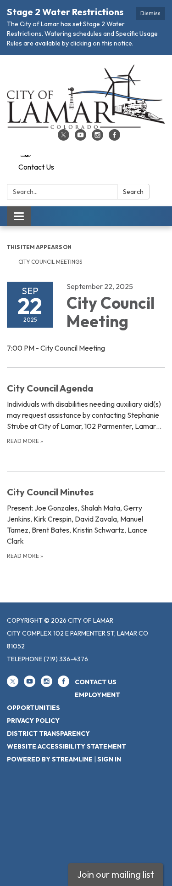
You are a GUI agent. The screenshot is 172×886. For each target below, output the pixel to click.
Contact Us (36, 166)
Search (133, 191)
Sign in (109, 759)
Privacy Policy (33, 720)
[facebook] (114, 137)
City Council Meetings (50, 261)
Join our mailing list (115, 874)
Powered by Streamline (50, 759)
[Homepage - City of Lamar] (86, 96)
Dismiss (150, 13)
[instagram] (97, 137)
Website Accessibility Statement (66, 746)
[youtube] (80, 137)
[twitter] (63, 137)
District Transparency (48, 733)
